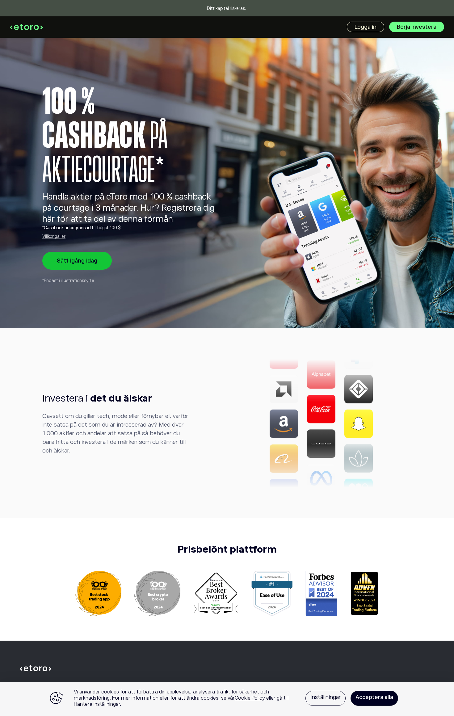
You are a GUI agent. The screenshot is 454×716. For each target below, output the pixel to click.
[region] (227, 699)
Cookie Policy (250, 698)
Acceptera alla (374, 697)
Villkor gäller (53, 236)
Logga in (365, 27)
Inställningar (325, 697)
